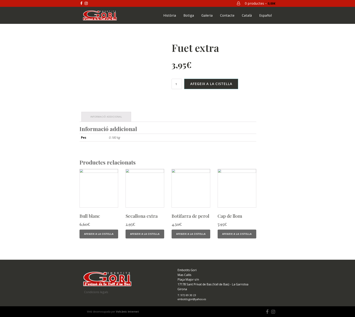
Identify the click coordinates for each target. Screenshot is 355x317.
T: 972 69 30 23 (187, 295)
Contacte (227, 15)
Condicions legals (96, 292)
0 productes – (260, 3)
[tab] (106, 117)
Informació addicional (106, 116)
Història (169, 15)
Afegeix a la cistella (211, 84)
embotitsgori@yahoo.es (192, 299)
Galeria (207, 15)
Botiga (188, 15)
